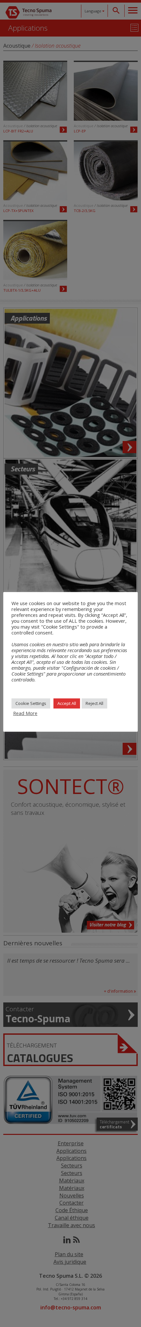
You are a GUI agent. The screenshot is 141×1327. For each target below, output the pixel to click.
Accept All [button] (66, 703)
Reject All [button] (94, 703)
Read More (25, 713)
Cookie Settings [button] (30, 703)
